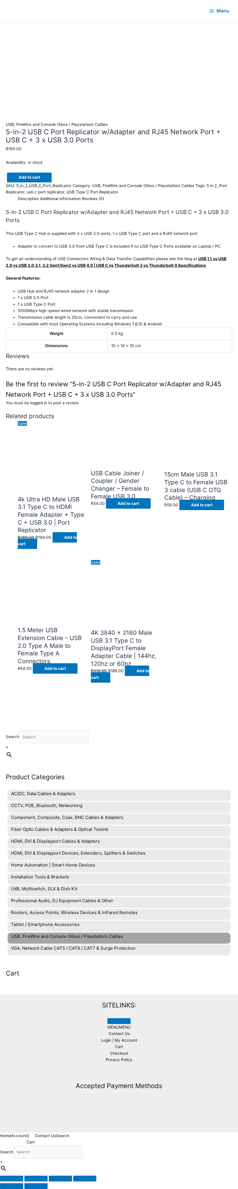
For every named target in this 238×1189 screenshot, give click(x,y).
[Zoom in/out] (11, 1178)
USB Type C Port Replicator (92, 192)
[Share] (60, 1178)
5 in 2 (212, 185)
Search (12, 737)
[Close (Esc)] (84, 1178)
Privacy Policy (119, 1059)
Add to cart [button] (128, 503)
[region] (119, 57)
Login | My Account (119, 1040)
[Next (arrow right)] (36, 1186)
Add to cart (29, 177)
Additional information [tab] (60, 198)
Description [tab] (28, 198)
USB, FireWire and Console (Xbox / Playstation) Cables (57, 124)
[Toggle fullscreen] (36, 1178)
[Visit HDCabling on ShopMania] (119, 1073)
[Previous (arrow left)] (11, 1186)
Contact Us (119, 1033)
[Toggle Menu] (119, 1021)
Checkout (119, 1053)
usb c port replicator (45, 192)
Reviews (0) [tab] (93, 198)
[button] (119, 1027)
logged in (38, 402)
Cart (119, 1046)
